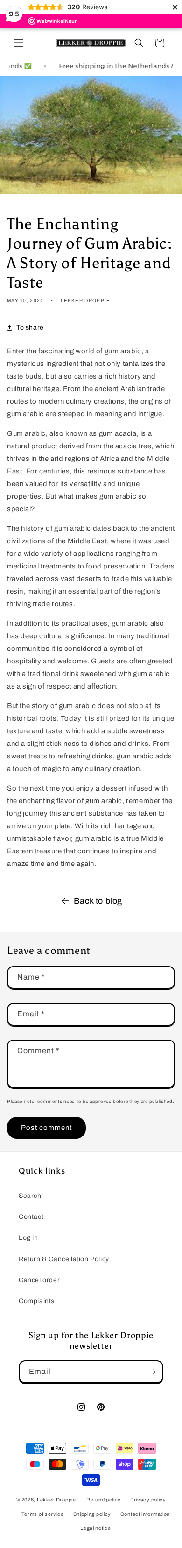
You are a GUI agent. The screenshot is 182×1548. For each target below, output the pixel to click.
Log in (28, 1237)
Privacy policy (148, 1499)
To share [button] (30, 327)
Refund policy (103, 1499)
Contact (31, 1216)
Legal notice (95, 1528)
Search (30, 1195)
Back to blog (98, 901)
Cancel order (39, 1280)
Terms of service (42, 1514)
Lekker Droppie (56, 1499)
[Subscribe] (152, 1371)
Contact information (145, 1514)
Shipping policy (92, 1514)
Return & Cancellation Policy (64, 1259)
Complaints (37, 1301)
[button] (18, 43)
